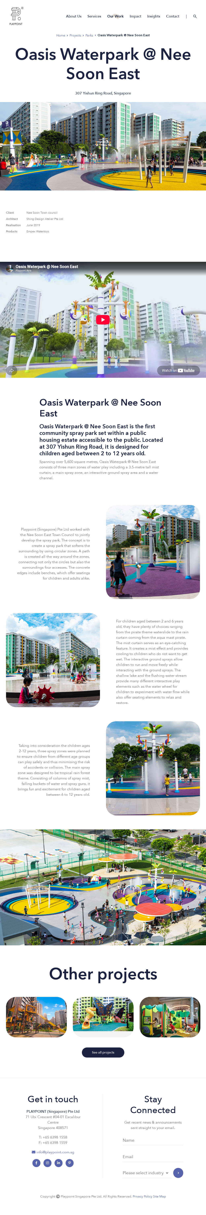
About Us (73, 16)
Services (94, 16)
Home (60, 35)
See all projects (103, 1052)
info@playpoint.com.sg (55, 1152)
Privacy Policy (142, 1196)
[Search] (195, 16)
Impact (135, 16)
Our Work (115, 16)
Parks (89, 35)
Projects (75, 35)
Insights (153, 16)
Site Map (159, 1196)
